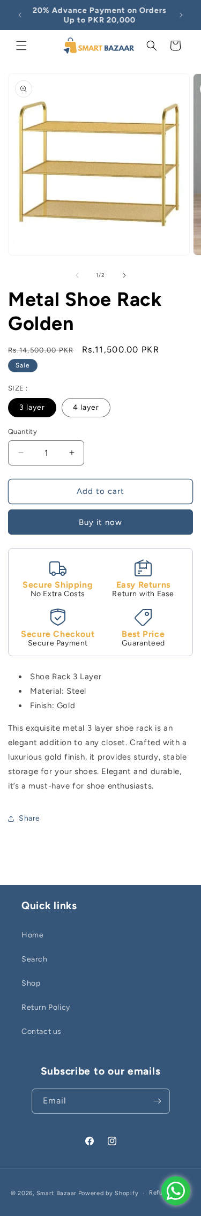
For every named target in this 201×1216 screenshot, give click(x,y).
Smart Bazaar (56, 1193)
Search (34, 959)
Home (32, 935)
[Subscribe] (157, 1101)
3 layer (32, 407)
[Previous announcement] (20, 15)
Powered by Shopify (108, 1193)
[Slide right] (124, 275)
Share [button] (29, 818)
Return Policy (45, 1007)
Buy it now (100, 522)
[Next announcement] (181, 15)
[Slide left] (77, 275)
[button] (21, 45)
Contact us (41, 1031)
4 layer (86, 407)
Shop (30, 983)
